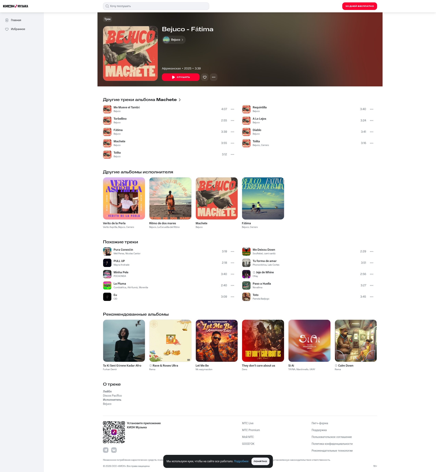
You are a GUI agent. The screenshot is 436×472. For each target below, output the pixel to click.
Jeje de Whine (265, 272)
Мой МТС (248, 437)
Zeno (244, 369)
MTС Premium (251, 430)
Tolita (117, 153)
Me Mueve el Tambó (127, 107)
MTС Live (248, 423)
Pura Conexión (123, 250)
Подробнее (241, 461)
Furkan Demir (110, 369)
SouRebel (258, 253)
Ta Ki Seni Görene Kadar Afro (122, 365)
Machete (119, 141)
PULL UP (119, 261)
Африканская (171, 69)
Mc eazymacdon (204, 369)
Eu (115, 295)
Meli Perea (119, 253)
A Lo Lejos (259, 119)
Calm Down (345, 365)
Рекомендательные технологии (332, 451)
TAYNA (291, 369)
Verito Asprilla (110, 227)
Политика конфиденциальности (332, 444)
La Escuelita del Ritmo (168, 227)
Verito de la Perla (114, 223)
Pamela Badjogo (261, 299)
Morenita (143, 287)
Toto (256, 295)
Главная (16, 20)
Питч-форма (320, 423)
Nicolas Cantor (132, 253)
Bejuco (117, 111)
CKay (255, 276)
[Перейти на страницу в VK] (114, 450)
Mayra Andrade (121, 265)
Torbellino (120, 119)
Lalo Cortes (273, 265)
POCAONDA (120, 276)
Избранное (18, 29)
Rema (152, 369)
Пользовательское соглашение (332, 437)
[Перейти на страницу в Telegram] (105, 450)
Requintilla (260, 107)
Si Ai (291, 365)
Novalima (257, 287)
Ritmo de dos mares (162, 223)
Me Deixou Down (264, 250)
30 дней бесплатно (359, 6)
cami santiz (269, 253)
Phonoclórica (259, 265)
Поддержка (319, 430)
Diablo (257, 130)
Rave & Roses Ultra (165, 365)
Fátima (118, 130)
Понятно (260, 461)
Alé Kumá (132, 287)
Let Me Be (202, 365)
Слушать (183, 77)
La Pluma (120, 284)
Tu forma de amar (265, 261)
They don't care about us (258, 365)
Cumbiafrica (120, 287)
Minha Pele (121, 272)
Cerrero (265, 145)
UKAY (312, 369)
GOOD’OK (248, 444)
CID (115, 299)
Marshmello (302, 369)
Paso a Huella (262, 284)
